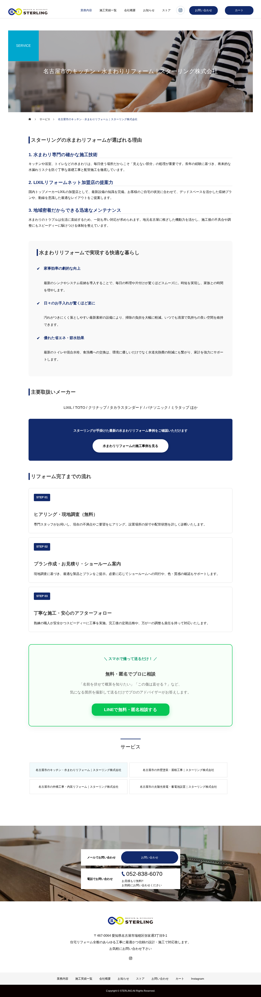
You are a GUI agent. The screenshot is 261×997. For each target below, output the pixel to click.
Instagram (197, 978)
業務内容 (86, 10)
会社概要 (130, 10)
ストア (166, 10)
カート (239, 10)
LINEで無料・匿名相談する (130, 709)
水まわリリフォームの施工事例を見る (130, 446)
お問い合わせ (203, 10)
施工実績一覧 (108, 10)
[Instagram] (130, 958)
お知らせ (149, 10)
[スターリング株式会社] (130, 921)
